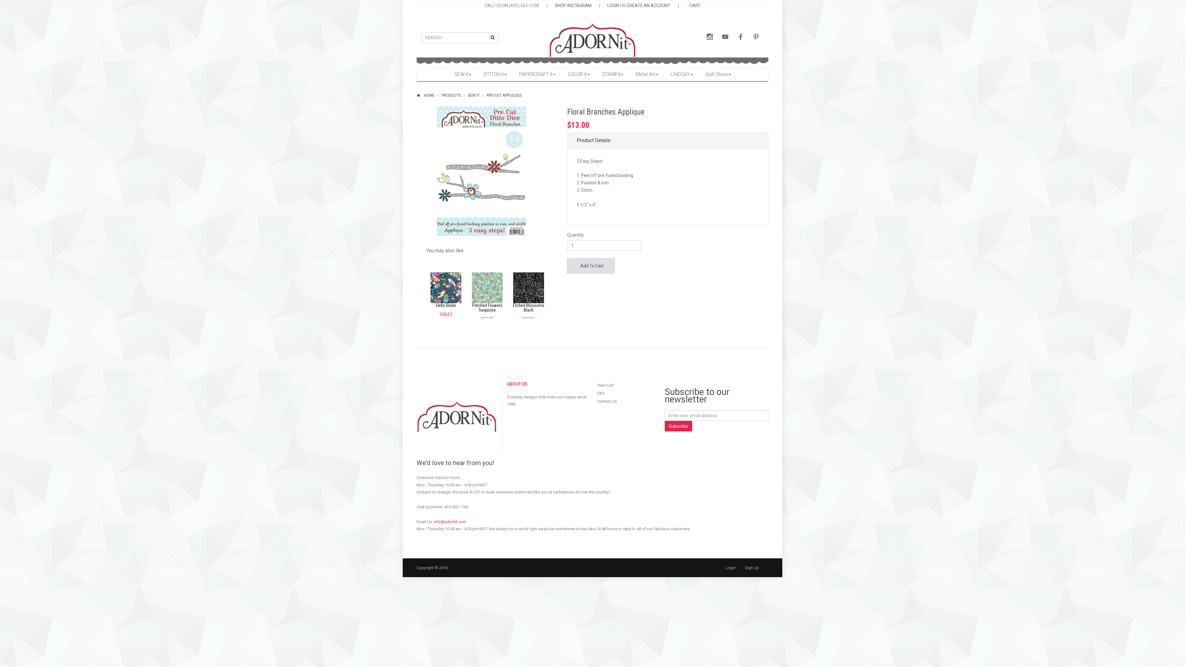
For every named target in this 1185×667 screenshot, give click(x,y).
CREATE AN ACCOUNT (649, 5)
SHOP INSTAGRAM (573, 5)
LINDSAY (680, 74)
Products (451, 95)
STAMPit (611, 74)
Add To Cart (592, 265)
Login (731, 567)
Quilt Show (716, 74)
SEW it (461, 74)
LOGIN (613, 5)
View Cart (605, 385)
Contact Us (607, 401)
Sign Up (752, 567)
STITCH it (494, 74)
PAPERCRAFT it (535, 74)
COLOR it (577, 74)
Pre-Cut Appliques (504, 95)
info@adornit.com (450, 521)
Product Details (593, 140)
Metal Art (645, 74)
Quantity (575, 235)
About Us (517, 384)
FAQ (601, 393)
